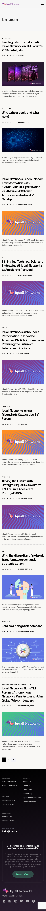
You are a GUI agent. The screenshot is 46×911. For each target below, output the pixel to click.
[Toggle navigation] (37, 4)
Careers (26, 785)
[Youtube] (27, 901)
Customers (27, 789)
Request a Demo (9, 820)
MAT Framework (9, 781)
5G (3, 551)
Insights (5, 796)
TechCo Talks (8, 804)
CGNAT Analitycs (9, 785)
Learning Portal (8, 800)
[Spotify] (33, 901)
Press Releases (29, 802)
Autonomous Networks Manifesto (16, 684)
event (4, 328)
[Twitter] (21, 901)
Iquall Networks (8, 55)
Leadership (28, 793)
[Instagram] (15, 901)
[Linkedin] (3, 901)
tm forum (6, 406)
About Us (27, 781)
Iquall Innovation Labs (32, 797)
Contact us (7, 816)
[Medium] (9, 901)
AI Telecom (6, 38)
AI (2, 175)
